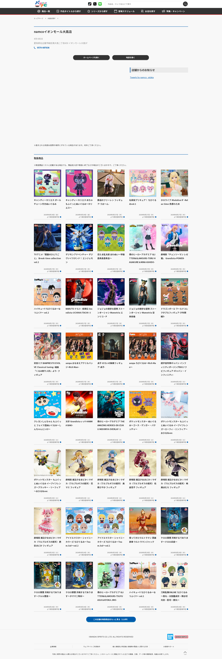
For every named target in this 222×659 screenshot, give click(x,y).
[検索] (185, 4)
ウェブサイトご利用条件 (91, 646)
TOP (185, 654)
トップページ (38, 18)
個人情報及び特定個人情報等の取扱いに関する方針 (130, 646)
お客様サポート (168, 646)
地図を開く (130, 57)
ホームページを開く (91, 57)
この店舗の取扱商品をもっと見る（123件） (111, 619)
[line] (100, 4)
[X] (89, 4)
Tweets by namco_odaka (142, 77)
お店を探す (51, 18)
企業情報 (53, 646)
